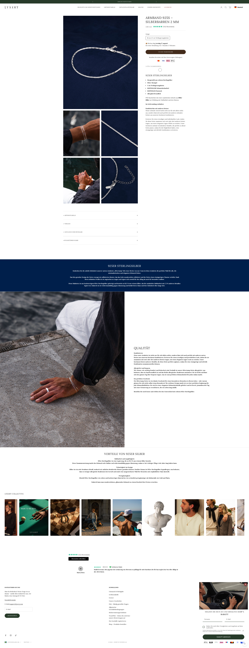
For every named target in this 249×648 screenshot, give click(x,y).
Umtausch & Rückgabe (126, 7)
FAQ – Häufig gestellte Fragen (118, 604)
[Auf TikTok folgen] (16, 635)
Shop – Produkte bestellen (117, 624)
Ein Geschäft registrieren (117, 621)
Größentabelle (109, 7)
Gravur (140, 7)
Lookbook (167, 7)
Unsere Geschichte (153, 7)
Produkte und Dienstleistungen (89, 7)
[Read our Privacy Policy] (243, 631)
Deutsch (240, 7)
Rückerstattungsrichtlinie (117, 612)
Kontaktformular (10, 600)
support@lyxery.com (16, 604)
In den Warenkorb (165, 52)
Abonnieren (12, 615)
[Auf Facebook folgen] (6, 635)
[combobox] (238, 7)
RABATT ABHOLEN (223, 637)
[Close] (245, 584)
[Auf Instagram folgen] (11, 635)
